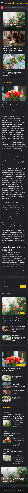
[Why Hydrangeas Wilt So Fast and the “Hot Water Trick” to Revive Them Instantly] (14, 38)
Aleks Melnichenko (10, 26)
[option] (14, 97)
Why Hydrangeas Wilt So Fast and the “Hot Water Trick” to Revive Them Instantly (13, 50)
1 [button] (12, 110)
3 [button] (13, 110)
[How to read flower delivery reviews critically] (14, 93)
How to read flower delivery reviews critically (13, 105)
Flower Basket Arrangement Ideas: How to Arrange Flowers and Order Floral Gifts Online (12, 319)
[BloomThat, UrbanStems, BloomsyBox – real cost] (6, 385)
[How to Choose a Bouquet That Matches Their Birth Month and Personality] (14, 61)
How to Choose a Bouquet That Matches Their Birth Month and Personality (12, 73)
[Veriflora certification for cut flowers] (6, 378)
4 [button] (14, 110)
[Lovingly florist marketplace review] (6, 399)
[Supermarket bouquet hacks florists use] (6, 392)
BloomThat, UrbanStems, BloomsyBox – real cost (15, 7)
